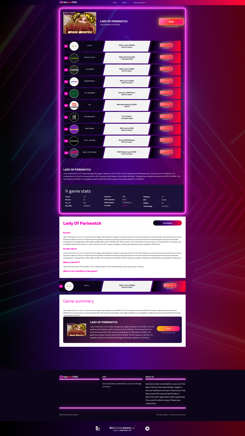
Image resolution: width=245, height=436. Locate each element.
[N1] (74, 105)
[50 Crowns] (74, 93)
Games (124, 3)
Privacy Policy (162, 414)
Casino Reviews (139, 3)
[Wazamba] (74, 129)
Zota (89, 45)
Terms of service (178, 414)
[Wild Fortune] (74, 153)
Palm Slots (89, 57)
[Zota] (74, 46)
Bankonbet (89, 81)
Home (114, 3)
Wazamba (89, 128)
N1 (90, 105)
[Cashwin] (74, 69)
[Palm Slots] (74, 58)
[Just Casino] (74, 141)
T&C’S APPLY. (166, 48)
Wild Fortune (90, 152)
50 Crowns (90, 93)
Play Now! (166, 45)
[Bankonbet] (74, 81)
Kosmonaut (90, 116)
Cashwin (90, 69)
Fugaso (124, 205)
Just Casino (90, 140)
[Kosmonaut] (74, 117)
